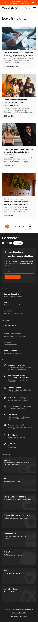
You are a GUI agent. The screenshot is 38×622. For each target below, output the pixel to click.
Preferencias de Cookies (19, 616)
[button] (27, 8)
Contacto (18, 243)
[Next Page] (30, 226)
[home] (10, 8)
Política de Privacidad (19, 613)
